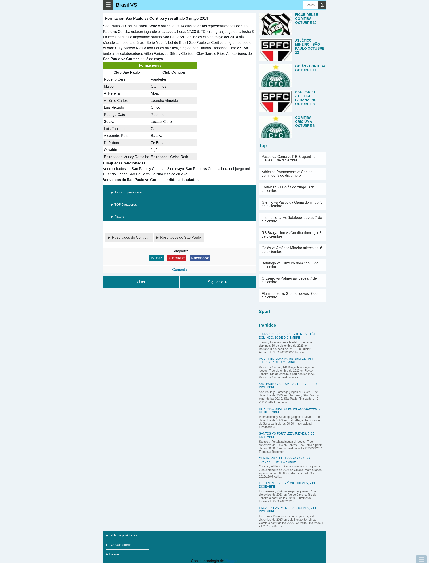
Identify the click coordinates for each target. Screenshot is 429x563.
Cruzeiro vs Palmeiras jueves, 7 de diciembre (289, 280)
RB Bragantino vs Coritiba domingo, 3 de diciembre (292, 234)
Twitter (156, 258)
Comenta (179, 270)
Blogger (231, 561)
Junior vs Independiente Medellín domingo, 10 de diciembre (287, 336)
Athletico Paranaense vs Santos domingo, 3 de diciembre (287, 173)
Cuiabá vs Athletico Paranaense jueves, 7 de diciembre (285, 460)
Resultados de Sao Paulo (180, 237)
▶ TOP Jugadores (124, 204)
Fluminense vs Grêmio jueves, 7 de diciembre (290, 295)
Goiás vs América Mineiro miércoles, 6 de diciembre (292, 249)
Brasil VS (126, 5)
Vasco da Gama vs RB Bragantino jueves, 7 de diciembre (289, 158)
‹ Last (141, 282)
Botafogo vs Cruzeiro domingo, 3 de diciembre (290, 265)
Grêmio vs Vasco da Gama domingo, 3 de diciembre (292, 204)
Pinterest (177, 258)
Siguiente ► (218, 282)
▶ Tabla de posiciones (126, 192)
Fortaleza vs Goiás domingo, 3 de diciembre (288, 189)
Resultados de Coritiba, (131, 237)
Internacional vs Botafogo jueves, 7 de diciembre (292, 219)
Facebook (200, 258)
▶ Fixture (117, 216)
